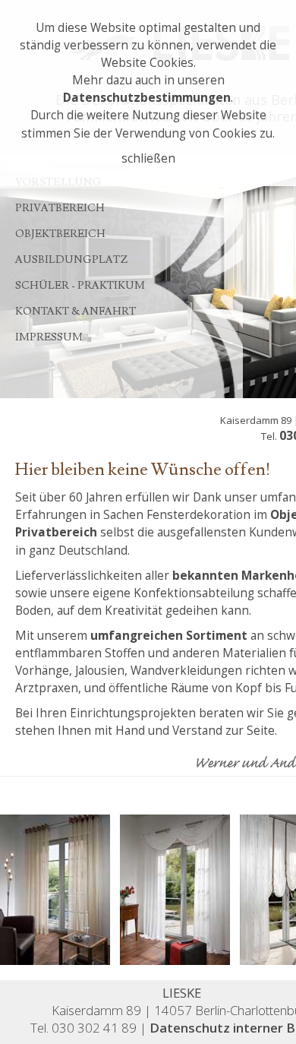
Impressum (49, 337)
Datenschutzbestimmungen (147, 98)
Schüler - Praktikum (80, 286)
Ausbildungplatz (71, 260)
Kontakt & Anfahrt (75, 311)
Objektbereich (60, 234)
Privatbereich (60, 208)
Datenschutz (190, 1027)
